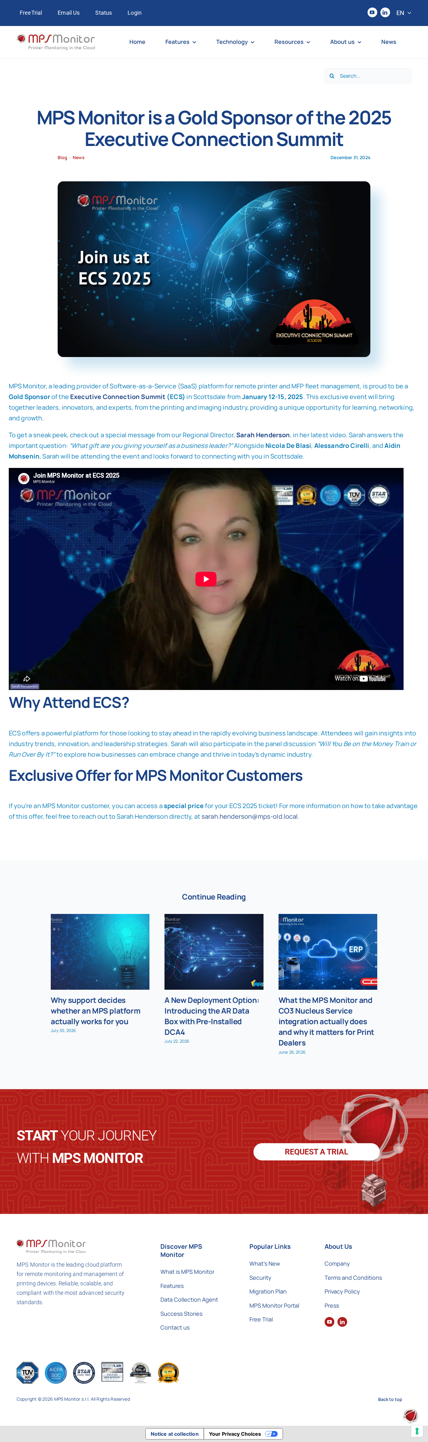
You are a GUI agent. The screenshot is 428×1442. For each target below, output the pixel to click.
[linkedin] (385, 12)
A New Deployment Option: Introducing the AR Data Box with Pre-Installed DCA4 (211, 1016)
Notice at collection (175, 1434)
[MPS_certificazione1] (28, 1365)
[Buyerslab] (112, 1365)
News (79, 157)
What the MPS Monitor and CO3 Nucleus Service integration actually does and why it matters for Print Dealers (326, 1021)
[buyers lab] (140, 1365)
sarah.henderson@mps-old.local (249, 816)
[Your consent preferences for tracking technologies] (417, 1431)
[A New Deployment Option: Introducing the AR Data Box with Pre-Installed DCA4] (213, 952)
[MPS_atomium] (410, 1412)
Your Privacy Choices (235, 1434)
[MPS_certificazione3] (84, 1365)
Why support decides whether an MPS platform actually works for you (95, 1010)
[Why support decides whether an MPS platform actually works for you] (100, 952)
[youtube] (372, 12)
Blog (63, 157)
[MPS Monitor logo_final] (56, 37)
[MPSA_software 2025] (169, 1365)
